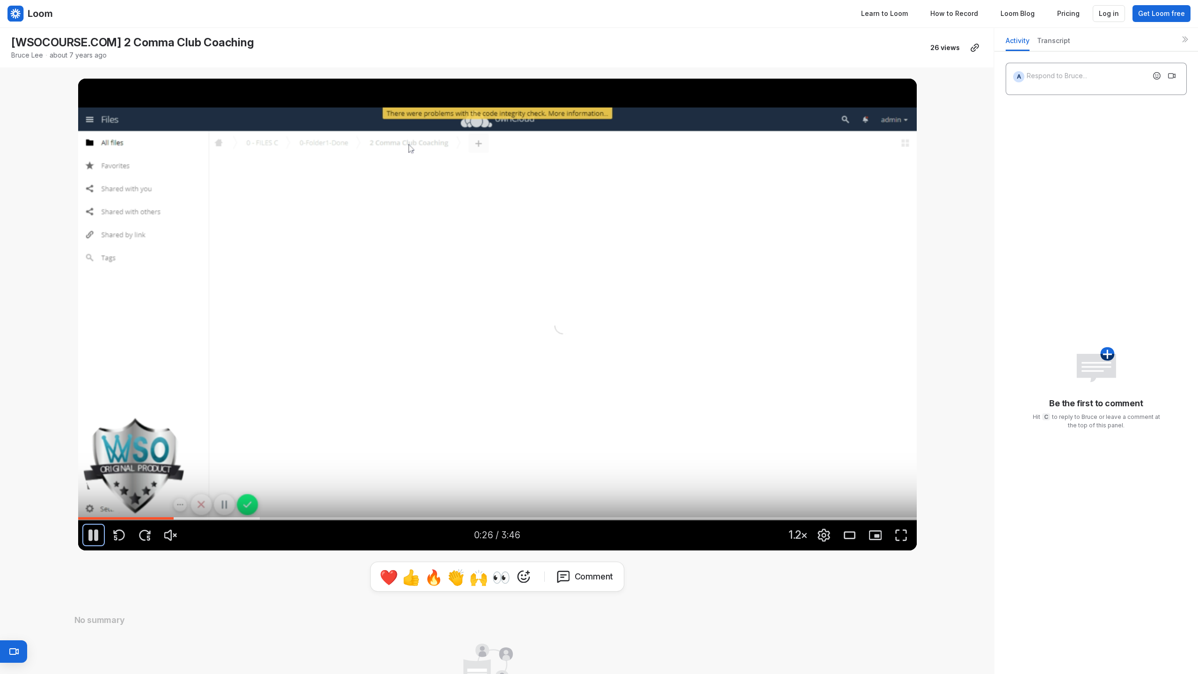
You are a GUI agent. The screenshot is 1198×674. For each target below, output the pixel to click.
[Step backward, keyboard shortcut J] (119, 535)
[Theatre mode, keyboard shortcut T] (850, 535)
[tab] (1018, 43)
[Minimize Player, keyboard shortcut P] (875, 535)
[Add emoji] (1156, 75)
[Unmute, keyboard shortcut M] (171, 535)
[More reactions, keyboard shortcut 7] (523, 576)
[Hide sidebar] (1185, 39)
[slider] (497, 518)
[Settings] (824, 535)
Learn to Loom (884, 13)
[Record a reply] (1171, 75)
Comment (594, 576)
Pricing (1068, 13)
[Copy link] (974, 47)
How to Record (954, 13)
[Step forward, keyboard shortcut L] (145, 535)
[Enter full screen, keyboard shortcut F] (901, 535)
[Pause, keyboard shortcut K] (93, 535)
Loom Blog (1018, 13)
